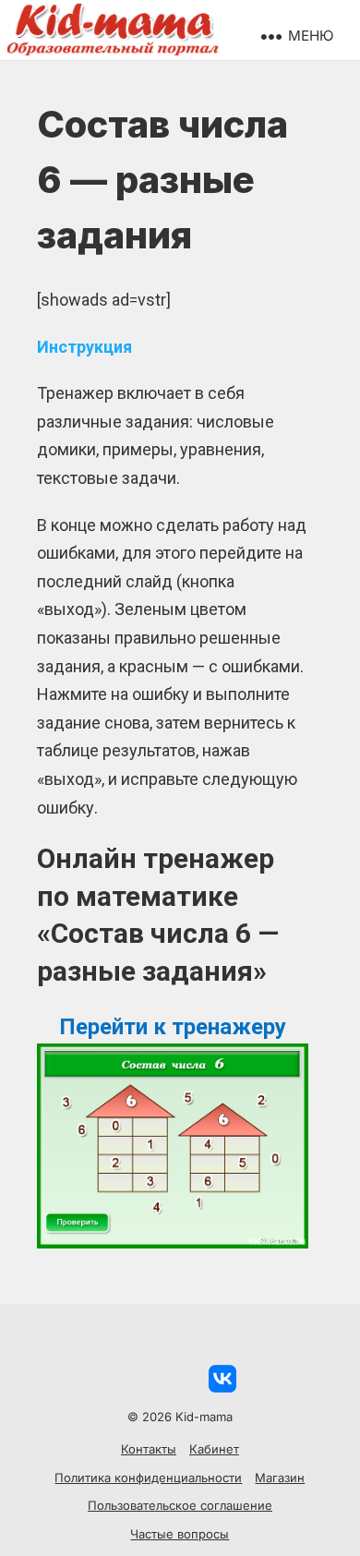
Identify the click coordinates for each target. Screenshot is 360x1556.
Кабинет (214, 1448)
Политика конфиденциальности (148, 1477)
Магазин (280, 1477)
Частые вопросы (179, 1533)
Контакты (148, 1448)
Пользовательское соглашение (180, 1505)
